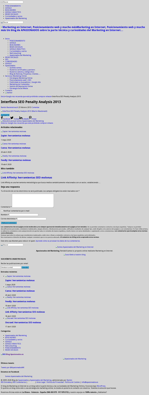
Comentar (35, 107)
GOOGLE (8, 8)
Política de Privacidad (55, 382)
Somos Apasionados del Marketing (18, 376)
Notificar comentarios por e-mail (16, 211)
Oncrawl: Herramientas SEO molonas (23, 322)
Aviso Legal (41, 382)
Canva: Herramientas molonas (15, 148)
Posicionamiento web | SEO (20, 80)
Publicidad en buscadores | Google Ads (25, 82)
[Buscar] (2, 2)
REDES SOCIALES (11, 14)
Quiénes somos (15, 68)
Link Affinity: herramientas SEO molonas (26, 177)
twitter (9, 93)
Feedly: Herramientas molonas (16, 160)
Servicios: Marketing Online (16, 76)
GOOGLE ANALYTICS (13, 12)
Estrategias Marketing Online (21, 78)
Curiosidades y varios (13, 16)
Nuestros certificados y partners (22, 70)
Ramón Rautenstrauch (9, 107)
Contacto (8, 90)
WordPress (101, 386)
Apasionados (10, 66)
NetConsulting (15, 53)
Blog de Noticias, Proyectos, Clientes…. (25, 74)
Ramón (69, 380)
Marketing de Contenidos (19, 84)
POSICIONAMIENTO (13, 6)
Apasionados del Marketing (16, 18)
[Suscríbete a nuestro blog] (75, 255)
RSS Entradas (6, 382)
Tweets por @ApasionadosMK (12, 367)
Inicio (7, 39)
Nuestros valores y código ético (22, 72)
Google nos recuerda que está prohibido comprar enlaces (28, 96)
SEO (6, 59)
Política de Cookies (72, 382)
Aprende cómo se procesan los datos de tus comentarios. (58, 241)
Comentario (6, 207)
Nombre (5, 215)
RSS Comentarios (19, 382)
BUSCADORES (10, 10)
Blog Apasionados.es (15, 354)
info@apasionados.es (90, 382)
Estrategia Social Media (19, 88)
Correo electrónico (9, 219)
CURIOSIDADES (11, 61)
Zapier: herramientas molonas (15, 136)
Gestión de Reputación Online (21, 86)
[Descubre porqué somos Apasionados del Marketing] (22, 121)
